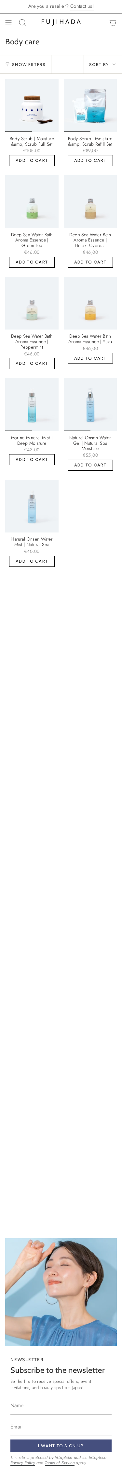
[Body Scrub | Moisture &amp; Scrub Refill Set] (90, 105)
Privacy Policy (22, 1463)
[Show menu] (8, 22)
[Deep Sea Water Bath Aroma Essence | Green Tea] (32, 201)
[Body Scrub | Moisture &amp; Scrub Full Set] (32, 105)
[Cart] (113, 22)
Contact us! (82, 6)
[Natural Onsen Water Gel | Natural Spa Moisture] (90, 404)
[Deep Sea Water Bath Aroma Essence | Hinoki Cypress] (90, 201)
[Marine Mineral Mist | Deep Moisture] (32, 404)
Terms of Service (60, 1463)
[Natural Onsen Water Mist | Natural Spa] (32, 506)
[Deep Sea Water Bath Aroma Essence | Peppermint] (32, 303)
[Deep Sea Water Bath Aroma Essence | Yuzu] (90, 303)
